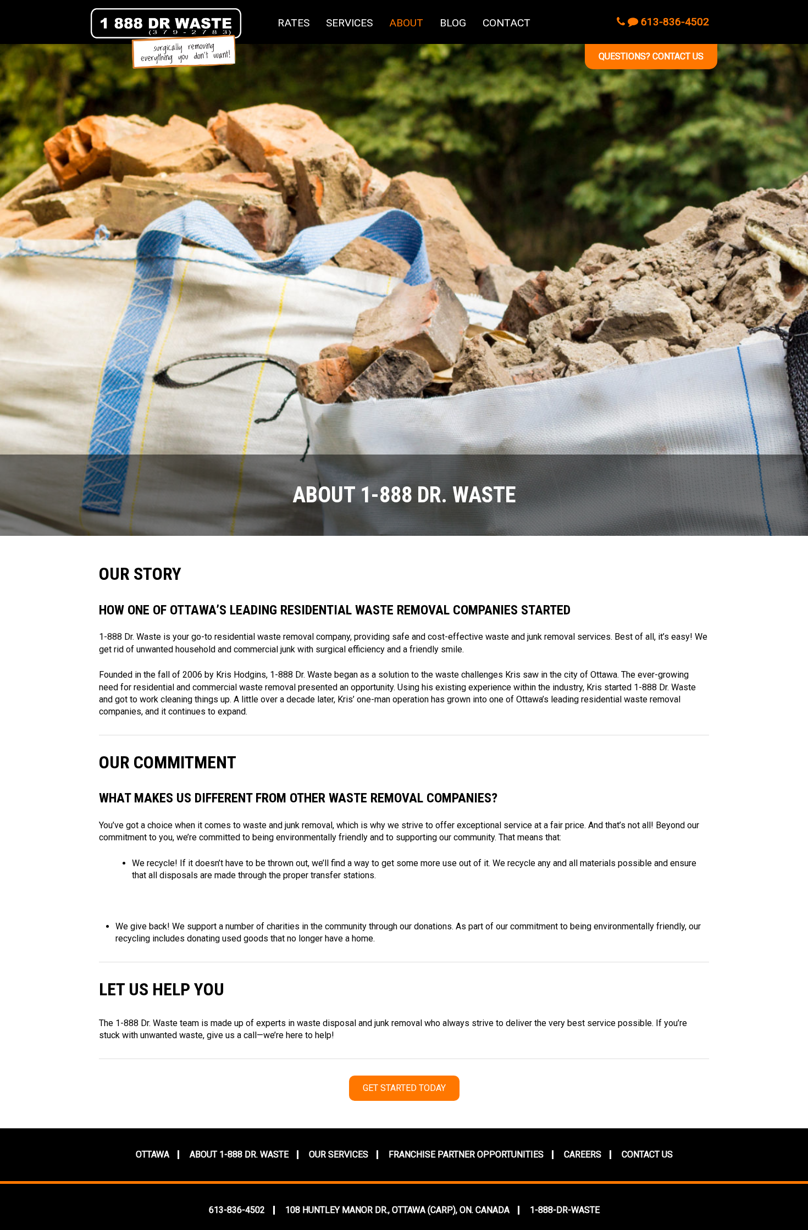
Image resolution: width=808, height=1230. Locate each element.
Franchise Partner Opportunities (466, 1154)
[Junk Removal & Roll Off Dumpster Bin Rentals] (166, 38)
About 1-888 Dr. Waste (239, 1154)
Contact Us (647, 1154)
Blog (453, 22)
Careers (582, 1154)
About (406, 22)
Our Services (338, 1154)
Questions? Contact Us (651, 56)
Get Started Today (404, 1088)
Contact (506, 22)
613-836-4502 (673, 21)
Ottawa (152, 1154)
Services (349, 22)
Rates (293, 22)
